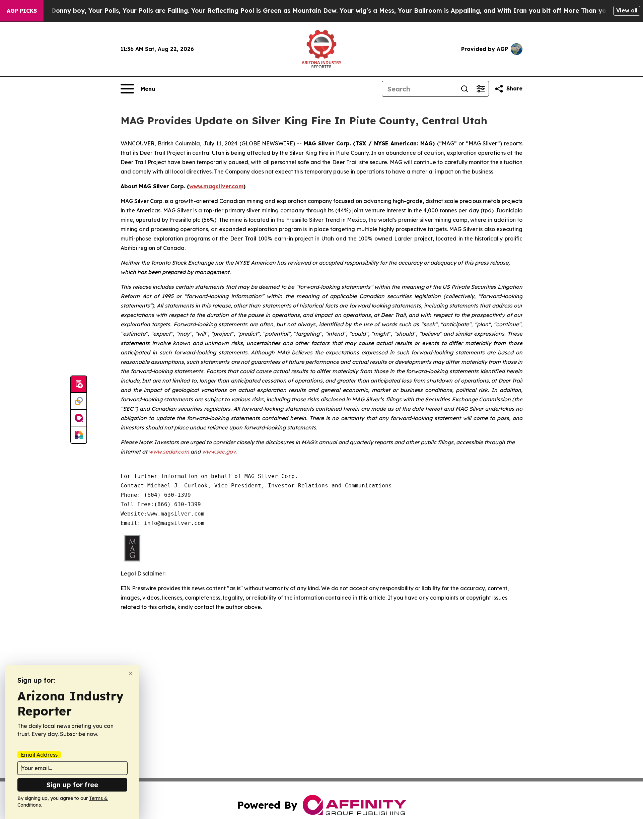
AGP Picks (22, 10)
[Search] (464, 88)
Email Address (39, 754)
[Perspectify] (78, 401)
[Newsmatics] (78, 434)
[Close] (131, 673)
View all (626, 10)
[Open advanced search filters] (481, 88)
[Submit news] (78, 384)
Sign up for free (72, 784)
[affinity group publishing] (78, 418)
